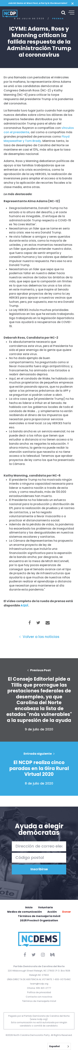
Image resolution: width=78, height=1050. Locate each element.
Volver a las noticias (40, 636)
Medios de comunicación (24, 912)
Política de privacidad (39, 992)
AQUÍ (24, 605)
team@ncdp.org (39, 983)
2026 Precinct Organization (39, 920)
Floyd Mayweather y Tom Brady (36, 138)
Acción (52, 912)
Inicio (29, 907)
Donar (66, 912)
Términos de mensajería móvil (39, 916)
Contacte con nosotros (39, 996)
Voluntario (45, 907)
